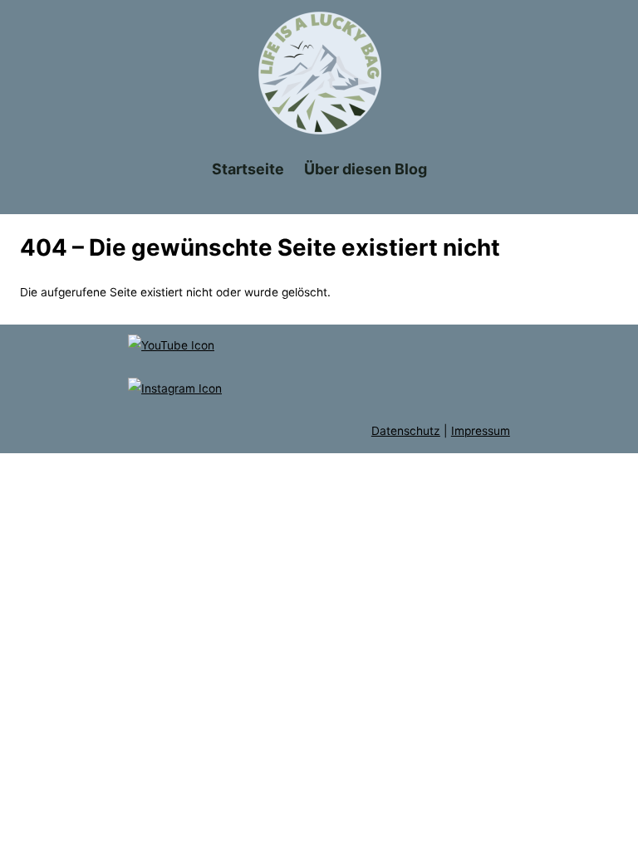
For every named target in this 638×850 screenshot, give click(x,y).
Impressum (480, 430)
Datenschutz (405, 430)
